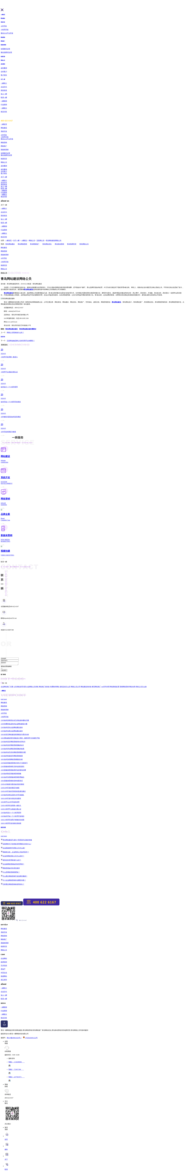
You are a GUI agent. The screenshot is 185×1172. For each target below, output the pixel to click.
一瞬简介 (4, 83)
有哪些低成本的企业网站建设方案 (14, 724)
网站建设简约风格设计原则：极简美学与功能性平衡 (20, 738)
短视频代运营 (5, 49)
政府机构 (4, 962)
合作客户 (4, 71)
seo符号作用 (105, 686)
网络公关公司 (75, 686)
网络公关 (3, 60)
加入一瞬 (4, 94)
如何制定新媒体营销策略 (11, 773)
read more (4, 699)
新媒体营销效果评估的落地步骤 (13, 770)
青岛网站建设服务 (11, 329)
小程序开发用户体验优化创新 (12, 820)
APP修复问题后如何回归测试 (12, 784)
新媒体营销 (3, 44)
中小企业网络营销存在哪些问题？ (14, 880)
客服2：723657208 (16, 1069)
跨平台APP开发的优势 (10, 802)
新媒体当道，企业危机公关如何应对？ (16, 852)
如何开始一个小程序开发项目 (12, 816)
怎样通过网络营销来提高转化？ (13, 884)
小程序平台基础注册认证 (11, 809)
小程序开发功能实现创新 (11, 823)
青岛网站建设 (10, 244)
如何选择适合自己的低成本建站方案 (15, 720)
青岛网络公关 (84, 244)
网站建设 (3, 18)
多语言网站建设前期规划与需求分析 (15, 734)
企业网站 (4, 958)
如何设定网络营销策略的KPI (12, 745)
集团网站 (4, 976)
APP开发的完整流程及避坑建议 (13, 791)
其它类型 (4, 980)
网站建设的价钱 (86, 686)
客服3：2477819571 (16, 1077)
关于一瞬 (3, 79)
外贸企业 (4, 972)
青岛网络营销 (22, 244)
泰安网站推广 (96, 686)
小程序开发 (4, 29)
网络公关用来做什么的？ (15, 332)
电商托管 (3, 56)
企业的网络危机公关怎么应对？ (13, 856)
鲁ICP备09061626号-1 (14, 1038)
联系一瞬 (4, 97)
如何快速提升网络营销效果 (12, 756)
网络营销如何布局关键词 (11, 868)
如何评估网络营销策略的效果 (12, 749)
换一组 (4, 683)
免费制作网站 (54, 686)
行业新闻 (4, 104)
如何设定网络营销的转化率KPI (13, 741)
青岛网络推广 (34, 244)
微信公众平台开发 (7, 33)
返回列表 (3, 336)
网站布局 (132, 686)
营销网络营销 (124, 686)
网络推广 (3, 41)
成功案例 (3, 63)
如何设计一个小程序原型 (11, 812)
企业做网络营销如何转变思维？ (13, 864)
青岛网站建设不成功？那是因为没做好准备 (17, 840)
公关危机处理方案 (19, 686)
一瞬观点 (4, 108)
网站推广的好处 (44, 686)
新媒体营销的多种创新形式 (12, 780)
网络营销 (3, 37)
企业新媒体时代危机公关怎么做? (14, 848)
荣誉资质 (4, 90)
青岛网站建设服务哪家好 (27, 329)
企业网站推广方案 (7, 686)
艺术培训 (4, 965)
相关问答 (4, 111)
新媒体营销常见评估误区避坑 (12, 766)
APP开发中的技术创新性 (11, 798)
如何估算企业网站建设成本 (12, 731)
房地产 (3, 969)
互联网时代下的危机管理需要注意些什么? (17, 844)
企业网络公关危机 (32, 686)
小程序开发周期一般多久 (11, 805)
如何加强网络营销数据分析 (12, 759)
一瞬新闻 (4, 101)
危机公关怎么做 (141, 686)
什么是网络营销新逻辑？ (11, 872)
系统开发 (3, 22)
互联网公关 (40, 240)
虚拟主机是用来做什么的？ (12, 860)
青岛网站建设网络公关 (53, 240)
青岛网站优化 (47, 244)
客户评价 (4, 75)
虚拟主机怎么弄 (65, 686)
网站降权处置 (114, 686)
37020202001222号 (31, 1038)
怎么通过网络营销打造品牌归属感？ (15, 876)
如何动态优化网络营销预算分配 (13, 752)
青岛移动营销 (59, 244)
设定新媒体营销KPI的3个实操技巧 (14, 763)
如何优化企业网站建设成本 (12, 727)
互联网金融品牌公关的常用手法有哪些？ (21, 340)
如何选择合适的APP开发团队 (12, 795)
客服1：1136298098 (16, 1062)
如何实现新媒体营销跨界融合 (12, 777)
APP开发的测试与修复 (10, 788)
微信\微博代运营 (6, 52)
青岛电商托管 (71, 244)
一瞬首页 (3, 14)
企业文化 (4, 87)
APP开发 (4, 26)
